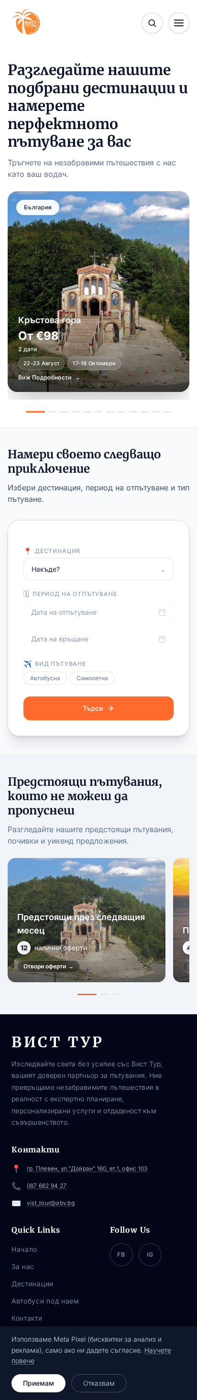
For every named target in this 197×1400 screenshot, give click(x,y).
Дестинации (32, 1284)
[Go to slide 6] (98, 411)
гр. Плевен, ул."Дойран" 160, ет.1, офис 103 (87, 1168)
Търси (93, 708)
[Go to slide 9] (133, 411)
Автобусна (45, 678)
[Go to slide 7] (110, 411)
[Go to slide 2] (52, 411)
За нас (22, 1266)
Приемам (38, 1383)
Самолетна (92, 678)
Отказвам (99, 1383)
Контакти (27, 1318)
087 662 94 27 (46, 1185)
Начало (24, 1249)
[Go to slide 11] (156, 411)
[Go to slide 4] (75, 411)
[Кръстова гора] (98, 291)
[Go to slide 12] (167, 411)
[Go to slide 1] (35, 411)
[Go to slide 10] (144, 411)
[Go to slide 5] (87, 411)
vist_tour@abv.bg (51, 1202)
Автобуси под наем (45, 1301)
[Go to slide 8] (121, 411)
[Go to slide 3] (64, 411)
